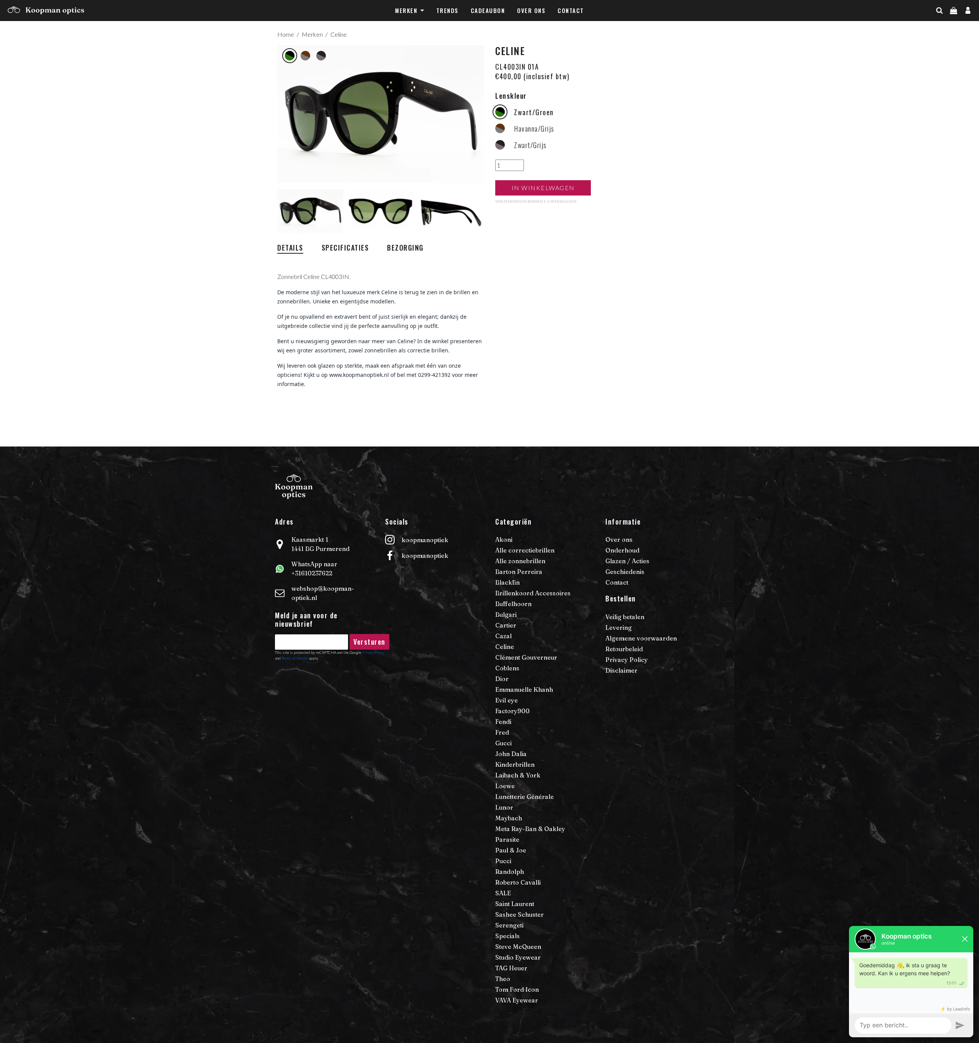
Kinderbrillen (515, 764)
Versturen (369, 642)
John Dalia (511, 754)
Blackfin (507, 582)
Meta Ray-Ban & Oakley (530, 829)
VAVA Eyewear (516, 1000)
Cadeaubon (488, 10)
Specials (507, 936)
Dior (502, 679)
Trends (447, 10)
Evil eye (506, 700)
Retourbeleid (624, 649)
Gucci (503, 743)
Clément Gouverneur (526, 657)
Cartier (505, 625)
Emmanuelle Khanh (524, 689)
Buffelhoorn (513, 604)
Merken (406, 10)
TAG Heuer (511, 968)
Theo (502, 979)
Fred (502, 732)
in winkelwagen (543, 187)
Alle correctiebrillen (525, 550)
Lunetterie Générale (524, 796)
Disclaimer (621, 670)
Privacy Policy (373, 652)
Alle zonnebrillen (520, 561)
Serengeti (509, 925)
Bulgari (506, 614)
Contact (571, 10)
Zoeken (953, 25)
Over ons (531, 10)
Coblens (507, 668)
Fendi (503, 721)
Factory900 (512, 711)
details (290, 248)
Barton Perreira (518, 571)
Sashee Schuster (519, 914)
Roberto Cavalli (518, 882)
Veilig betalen (624, 617)
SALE (503, 893)
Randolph (509, 871)
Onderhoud (622, 550)
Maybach (508, 818)
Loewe (505, 786)
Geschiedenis (624, 571)
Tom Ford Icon (517, 989)
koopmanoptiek (425, 540)
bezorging (405, 248)
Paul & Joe (510, 850)
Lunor (504, 807)
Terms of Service (294, 658)
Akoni (503, 539)
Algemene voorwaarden (641, 638)
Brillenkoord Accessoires (533, 593)
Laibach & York (517, 775)
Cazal (503, 636)
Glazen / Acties (627, 561)
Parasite (507, 839)
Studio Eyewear (518, 957)
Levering (618, 627)
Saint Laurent (514, 904)
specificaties (345, 248)
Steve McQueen (518, 946)
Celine (338, 34)
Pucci (503, 861)
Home (285, 34)
